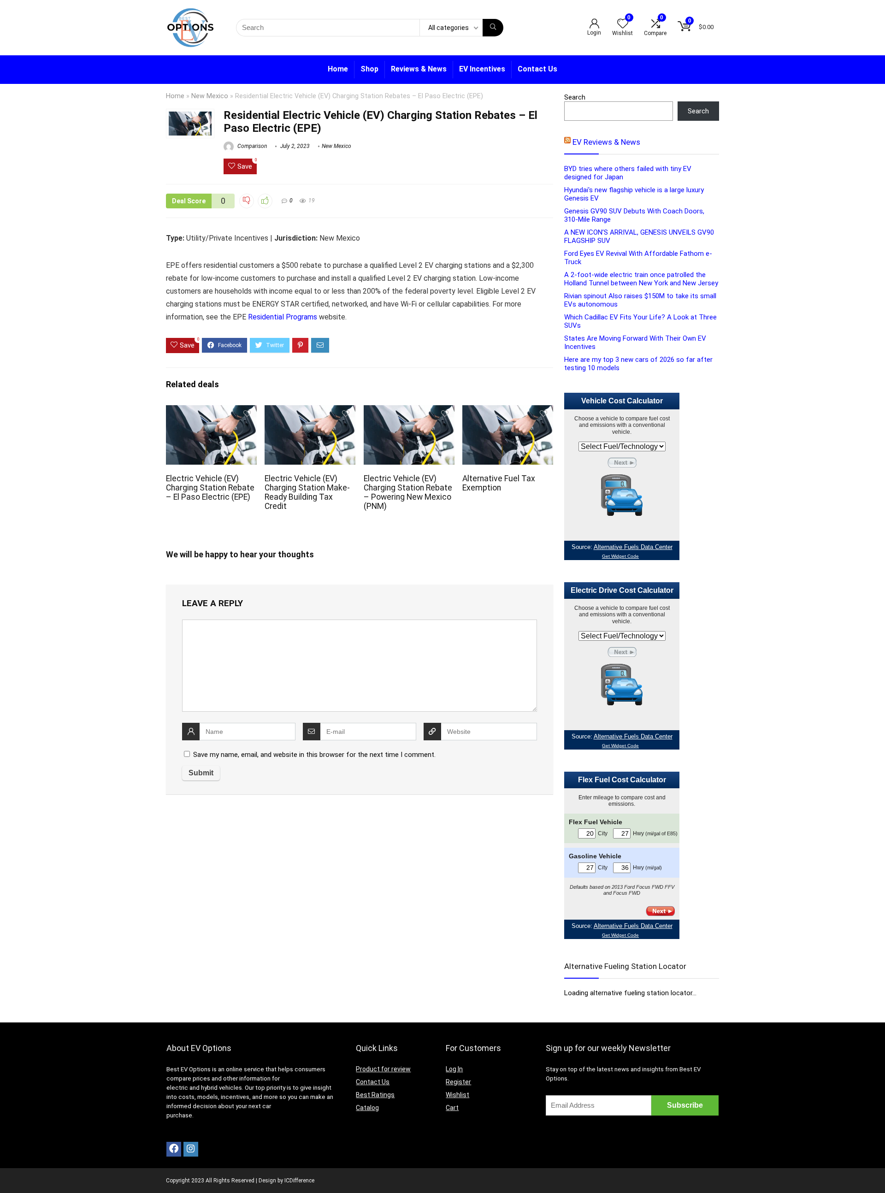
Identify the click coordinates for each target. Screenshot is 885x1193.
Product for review (383, 1069)
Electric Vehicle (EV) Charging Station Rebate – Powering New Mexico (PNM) (408, 492)
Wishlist (457, 1095)
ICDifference (299, 1180)
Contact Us (537, 69)
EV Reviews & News (606, 142)
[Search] (493, 27)
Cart (452, 1107)
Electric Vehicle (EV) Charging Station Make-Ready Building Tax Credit (307, 492)
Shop (369, 69)
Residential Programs (282, 317)
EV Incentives (482, 69)
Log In (454, 1069)
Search (574, 97)
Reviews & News (419, 69)
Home (338, 69)
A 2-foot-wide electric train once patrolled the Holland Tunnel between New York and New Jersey (641, 279)
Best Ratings (375, 1095)
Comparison (251, 146)
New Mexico (209, 96)
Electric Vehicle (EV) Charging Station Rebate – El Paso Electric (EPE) (210, 488)
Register (458, 1082)
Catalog (367, 1107)
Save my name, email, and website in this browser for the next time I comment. (314, 754)
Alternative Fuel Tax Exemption (498, 483)
